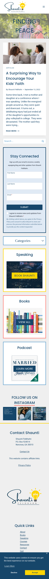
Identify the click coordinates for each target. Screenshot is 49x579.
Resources (24, 544)
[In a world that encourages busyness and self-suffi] (9, 413)
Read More (12, 131)
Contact (23, 548)
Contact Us (24, 451)
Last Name (11, 184)
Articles (10, 68)
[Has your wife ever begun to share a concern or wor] (24, 413)
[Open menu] (43, 7)
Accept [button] (35, 573)
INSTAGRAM (24, 402)
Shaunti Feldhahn (15, 90)
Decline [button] (14, 573)
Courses (23, 541)
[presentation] (24, 53)
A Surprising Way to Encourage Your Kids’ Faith (23, 78)
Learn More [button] (9, 566)
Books (23, 535)
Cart (22, 551)
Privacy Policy (24, 465)
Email (9, 195)
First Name (11, 173)
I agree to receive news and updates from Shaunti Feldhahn (25, 214)
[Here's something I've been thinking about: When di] (39, 413)
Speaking (24, 538)
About (22, 532)
